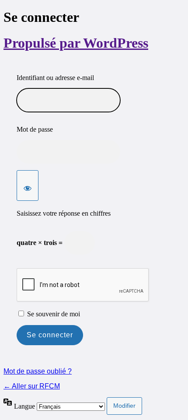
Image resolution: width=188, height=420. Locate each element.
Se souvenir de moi (53, 314)
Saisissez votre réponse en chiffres (64, 213)
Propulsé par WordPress (75, 43)
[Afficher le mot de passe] (27, 185)
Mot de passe (35, 129)
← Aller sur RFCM (31, 386)
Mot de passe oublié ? (37, 371)
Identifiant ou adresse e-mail (55, 77)
